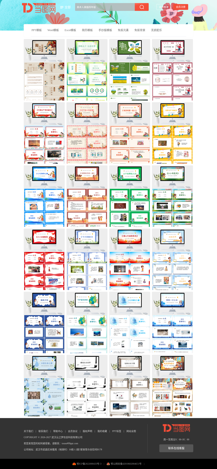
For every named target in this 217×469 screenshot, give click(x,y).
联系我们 (43, 431)
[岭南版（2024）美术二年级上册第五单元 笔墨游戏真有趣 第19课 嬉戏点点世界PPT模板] (86, 385)
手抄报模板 (105, 30)
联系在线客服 (176, 448)
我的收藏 (102, 431)
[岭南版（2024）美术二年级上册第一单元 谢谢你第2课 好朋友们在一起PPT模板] (86, 196)
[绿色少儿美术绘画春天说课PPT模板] (86, 70)
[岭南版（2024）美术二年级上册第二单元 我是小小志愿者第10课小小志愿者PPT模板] (44, 259)
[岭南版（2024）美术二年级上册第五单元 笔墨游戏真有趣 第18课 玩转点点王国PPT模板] (129, 385)
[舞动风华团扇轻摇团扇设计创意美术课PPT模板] (44, 70)
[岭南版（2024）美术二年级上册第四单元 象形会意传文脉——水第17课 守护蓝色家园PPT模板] (86, 322)
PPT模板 (37, 30)
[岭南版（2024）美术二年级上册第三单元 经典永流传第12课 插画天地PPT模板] (44, 322)
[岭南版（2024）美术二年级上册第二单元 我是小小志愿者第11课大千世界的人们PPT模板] (129, 196)
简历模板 (87, 30)
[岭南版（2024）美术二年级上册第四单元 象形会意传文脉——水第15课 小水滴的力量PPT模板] (129, 322)
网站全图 (131, 431)
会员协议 (72, 431)
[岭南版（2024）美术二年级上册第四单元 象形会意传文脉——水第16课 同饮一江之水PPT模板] (172, 322)
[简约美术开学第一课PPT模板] (172, 70)
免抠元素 (123, 30)
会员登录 (164, 7)
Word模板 (53, 30)
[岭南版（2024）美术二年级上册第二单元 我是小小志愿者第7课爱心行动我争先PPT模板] (129, 259)
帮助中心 (58, 431)
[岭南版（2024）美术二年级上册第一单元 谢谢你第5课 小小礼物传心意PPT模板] (44, 196)
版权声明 (87, 431)
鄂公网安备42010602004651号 (126, 464)
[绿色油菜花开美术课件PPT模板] (129, 70)
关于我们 (28, 431)
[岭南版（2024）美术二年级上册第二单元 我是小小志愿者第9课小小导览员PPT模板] (172, 196)
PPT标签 (116, 431)
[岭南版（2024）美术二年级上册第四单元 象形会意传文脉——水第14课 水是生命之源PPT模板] (44, 385)
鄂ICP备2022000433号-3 (89, 464)
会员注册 (180, 7)
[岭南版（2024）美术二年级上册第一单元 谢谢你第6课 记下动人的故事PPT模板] (86, 133)
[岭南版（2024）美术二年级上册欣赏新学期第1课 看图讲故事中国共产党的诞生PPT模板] (44, 133)
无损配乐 (156, 30)
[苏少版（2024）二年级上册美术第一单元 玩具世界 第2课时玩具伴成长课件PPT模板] (172, 385)
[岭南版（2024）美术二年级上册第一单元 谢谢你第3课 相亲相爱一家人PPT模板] (129, 133)
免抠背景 (139, 30)
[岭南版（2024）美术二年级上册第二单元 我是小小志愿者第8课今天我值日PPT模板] (86, 259)
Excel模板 (70, 30)
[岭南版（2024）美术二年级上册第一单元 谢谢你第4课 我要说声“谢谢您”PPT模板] (172, 133)
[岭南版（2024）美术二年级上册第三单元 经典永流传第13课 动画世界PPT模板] (172, 259)
